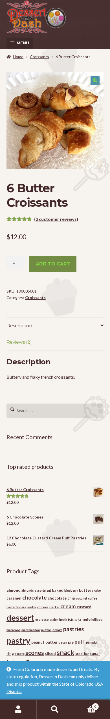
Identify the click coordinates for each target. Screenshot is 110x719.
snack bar (82, 653)
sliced (50, 653)
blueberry (71, 590)
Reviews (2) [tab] (19, 342)
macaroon (13, 630)
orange (57, 630)
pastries (73, 629)
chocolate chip (61, 598)
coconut (81, 598)
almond (13, 590)
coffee (92, 598)
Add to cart (53, 264)
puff (79, 641)
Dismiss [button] (14, 691)
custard (84, 606)
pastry (18, 640)
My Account (18, 709)
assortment (43, 590)
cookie (31, 607)
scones (34, 652)
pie (71, 642)
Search (55, 709)
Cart (84, 705)
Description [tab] (19, 325)
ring (10, 653)
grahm (54, 619)
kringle (84, 619)
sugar (95, 653)
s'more (20, 653)
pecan (63, 642)
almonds (27, 590)
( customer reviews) (56, 219)
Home (18, 56)
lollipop (97, 619)
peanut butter (44, 642)
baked (57, 590)
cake (97, 590)
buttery (86, 590)
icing (72, 619)
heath (63, 619)
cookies (43, 607)
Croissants (39, 56)
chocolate (34, 597)
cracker (54, 607)
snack (65, 652)
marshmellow (30, 630)
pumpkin (92, 642)
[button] (95, 80)
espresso (42, 619)
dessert (20, 617)
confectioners (16, 607)
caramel (13, 598)
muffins (46, 630)
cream (68, 606)
